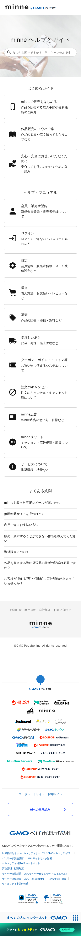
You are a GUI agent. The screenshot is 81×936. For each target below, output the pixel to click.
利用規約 (30, 610)
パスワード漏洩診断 (13, 858)
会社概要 (45, 610)
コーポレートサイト (31, 794)
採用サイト (55, 794)
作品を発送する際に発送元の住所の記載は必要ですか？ (40, 565)
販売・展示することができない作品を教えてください (40, 538)
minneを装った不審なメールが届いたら (32, 503)
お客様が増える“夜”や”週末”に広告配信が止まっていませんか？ (39, 581)
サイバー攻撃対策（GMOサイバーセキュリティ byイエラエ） (35, 873)
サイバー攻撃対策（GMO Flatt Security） (23, 878)
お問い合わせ (62, 610)
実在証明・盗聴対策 (13, 868)
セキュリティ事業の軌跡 (15, 883)
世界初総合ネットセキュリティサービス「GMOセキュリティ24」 (37, 853)
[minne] (40, 629)
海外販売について (16, 552)
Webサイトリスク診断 (40, 858)
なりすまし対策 (57, 878)
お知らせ (16, 610)
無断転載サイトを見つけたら (24, 514)
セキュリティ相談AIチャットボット (21, 863)
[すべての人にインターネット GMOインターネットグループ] (35, 917)
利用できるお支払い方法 (21, 525)
